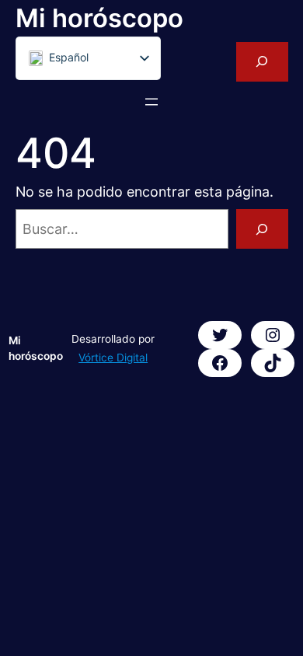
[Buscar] (262, 229)
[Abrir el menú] (151, 101)
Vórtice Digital (113, 357)
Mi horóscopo (99, 17)
